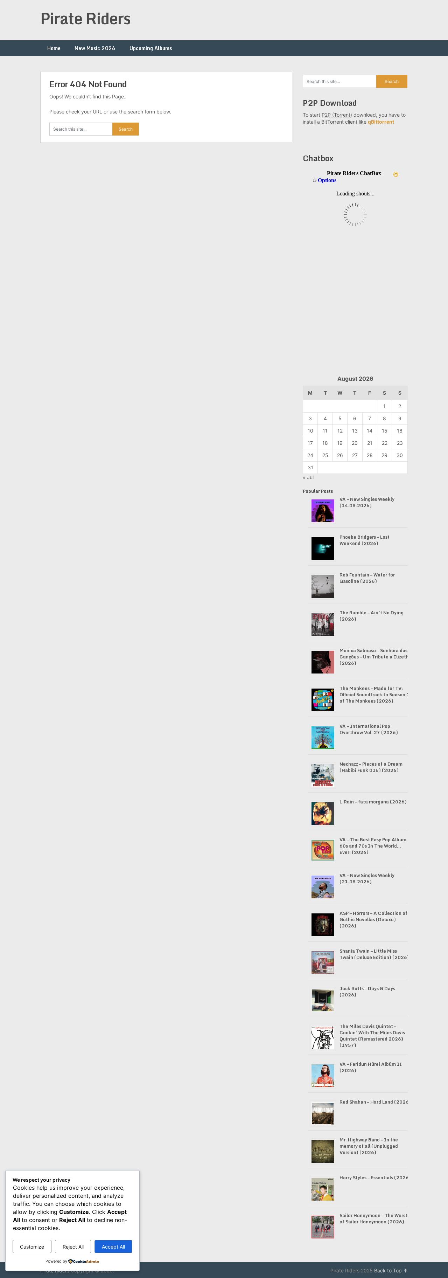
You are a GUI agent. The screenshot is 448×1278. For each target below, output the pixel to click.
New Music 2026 (95, 48)
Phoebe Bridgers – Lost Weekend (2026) (365, 540)
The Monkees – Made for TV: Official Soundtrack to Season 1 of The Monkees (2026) (375, 694)
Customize (32, 1247)
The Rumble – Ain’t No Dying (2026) (372, 616)
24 (310, 455)
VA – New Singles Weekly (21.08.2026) (367, 878)
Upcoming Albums (151, 48)
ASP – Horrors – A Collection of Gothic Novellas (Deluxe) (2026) (373, 919)
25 (325, 455)
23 (400, 443)
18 (325, 443)
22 (384, 443)
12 (340, 431)
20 (355, 443)
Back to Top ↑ (391, 1270)
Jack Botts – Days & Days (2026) (367, 992)
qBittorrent (381, 122)
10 (310, 431)
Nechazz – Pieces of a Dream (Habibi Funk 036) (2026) (371, 767)
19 (340, 443)
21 (369, 443)
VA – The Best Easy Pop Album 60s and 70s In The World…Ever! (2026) (373, 846)
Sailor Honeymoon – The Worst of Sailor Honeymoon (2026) (373, 1218)
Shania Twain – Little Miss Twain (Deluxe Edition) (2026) (374, 954)
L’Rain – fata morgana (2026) (373, 802)
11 (325, 431)
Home (54, 48)
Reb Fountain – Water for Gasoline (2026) (367, 578)
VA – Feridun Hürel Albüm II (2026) (371, 1067)
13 (355, 431)
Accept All (113, 1247)
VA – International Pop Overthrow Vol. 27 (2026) (369, 729)
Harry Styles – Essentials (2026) (375, 1177)
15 (384, 431)
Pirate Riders (85, 18)
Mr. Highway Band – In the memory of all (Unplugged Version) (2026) (369, 1146)
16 (399, 431)
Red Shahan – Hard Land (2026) (375, 1102)
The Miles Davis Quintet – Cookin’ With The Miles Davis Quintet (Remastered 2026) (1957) (372, 1035)
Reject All (73, 1247)
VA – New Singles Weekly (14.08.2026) (367, 502)
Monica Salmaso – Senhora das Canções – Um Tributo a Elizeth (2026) (374, 657)
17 (310, 443)
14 (369, 431)
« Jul (308, 477)
